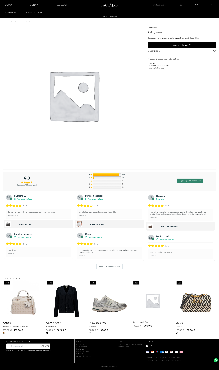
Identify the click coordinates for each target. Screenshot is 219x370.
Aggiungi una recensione (190, 181)
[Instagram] (151, 346)
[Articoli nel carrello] (211, 5)
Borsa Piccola (25, 224)
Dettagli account (82, 351)
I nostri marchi (81, 344)
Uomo (8, 5)
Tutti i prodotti (81, 347)
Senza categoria (20, 21)
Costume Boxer (97, 224)
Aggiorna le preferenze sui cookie (130, 344)
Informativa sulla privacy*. (41, 350)
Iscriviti (44, 346)
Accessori (62, 5)
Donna (34, 5)
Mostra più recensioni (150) (109, 266)
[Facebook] (147, 346)
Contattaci (80, 349)
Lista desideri (81, 354)
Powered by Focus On (108, 367)
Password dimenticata (85, 356)
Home (13, 21)
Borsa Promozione (169, 226)
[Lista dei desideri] (196, 5)
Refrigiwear (159, 68)
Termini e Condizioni (125, 347)
